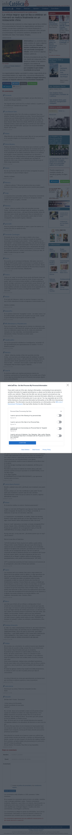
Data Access (36, 449)
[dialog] (36, 417)
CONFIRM (22, 443)
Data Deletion (25, 449)
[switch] (59, 415)
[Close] (68, 385)
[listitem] (36, 411)
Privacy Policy (47, 449)
